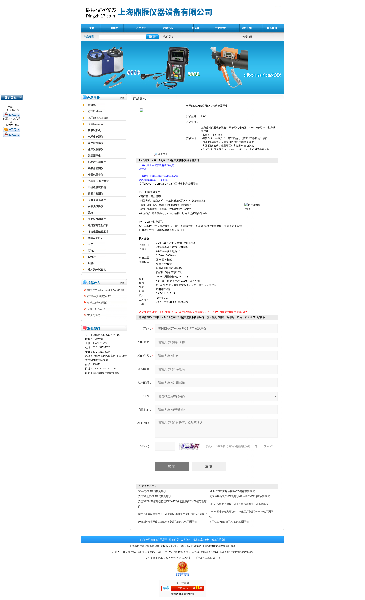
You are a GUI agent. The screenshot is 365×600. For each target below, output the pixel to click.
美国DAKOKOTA (205, 312)
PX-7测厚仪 (166, 312)
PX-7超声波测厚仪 (184, 312)
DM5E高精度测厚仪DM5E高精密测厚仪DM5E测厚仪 (238, 504)
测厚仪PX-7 (243, 312)
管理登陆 (176, 557)
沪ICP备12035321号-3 (208, 557)
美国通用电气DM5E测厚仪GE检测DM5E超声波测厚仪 (239, 496)
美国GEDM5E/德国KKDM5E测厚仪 (229, 521)
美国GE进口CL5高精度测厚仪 (154, 496)
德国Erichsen (95, 111)
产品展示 (162, 539)
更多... (123, 97)
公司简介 (150, 539)
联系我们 (221, 539)
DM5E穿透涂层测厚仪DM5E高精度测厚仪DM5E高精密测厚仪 (172, 514)
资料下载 (209, 539)
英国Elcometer (95, 124)
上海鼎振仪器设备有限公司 (144, 546)
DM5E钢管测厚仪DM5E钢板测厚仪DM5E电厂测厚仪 (167, 521)
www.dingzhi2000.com (104, 368)
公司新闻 (186, 539)
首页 (141, 539)
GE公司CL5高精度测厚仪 (152, 491)
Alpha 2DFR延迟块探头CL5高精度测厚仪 (232, 491)
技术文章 (198, 539)
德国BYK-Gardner (98, 117)
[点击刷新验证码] (189, 446)
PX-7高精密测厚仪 (225, 312)
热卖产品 (174, 539)
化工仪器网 (164, 557)
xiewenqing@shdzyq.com (106, 372)
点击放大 (162, 154)
